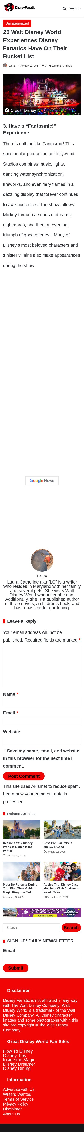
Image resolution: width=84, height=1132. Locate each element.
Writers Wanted (17, 1094)
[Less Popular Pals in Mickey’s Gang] (62, 829)
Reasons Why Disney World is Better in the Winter (18, 846)
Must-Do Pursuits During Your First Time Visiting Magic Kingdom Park (20, 888)
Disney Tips (14, 1055)
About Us (11, 1114)
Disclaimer (12, 1109)
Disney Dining (17, 1068)
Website (11, 731)
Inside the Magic (19, 1059)
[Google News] (42, 480)
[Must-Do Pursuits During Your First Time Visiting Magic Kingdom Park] (21, 871)
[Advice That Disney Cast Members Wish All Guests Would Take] (62, 871)
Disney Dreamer (19, 1064)
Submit (15, 968)
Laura (11, 65)
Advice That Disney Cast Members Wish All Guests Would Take (61, 888)
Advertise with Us (18, 1089)
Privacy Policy (15, 1104)
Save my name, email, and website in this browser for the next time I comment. (41, 758)
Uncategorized (17, 23)
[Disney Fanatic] (19, 8)
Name (10, 694)
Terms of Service (18, 1099)
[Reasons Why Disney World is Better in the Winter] (21, 829)
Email (10, 712)
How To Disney (18, 1051)
